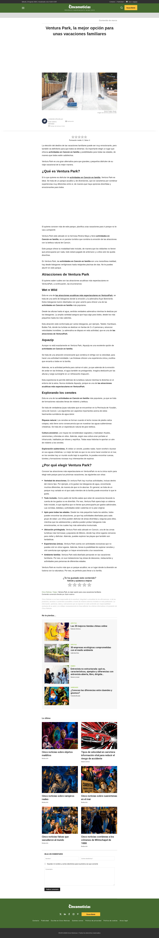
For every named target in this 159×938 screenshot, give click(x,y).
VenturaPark (107, 295)
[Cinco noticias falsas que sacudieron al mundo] (60, 820)
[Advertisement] (137, 73)
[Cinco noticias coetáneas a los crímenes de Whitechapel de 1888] (99, 820)
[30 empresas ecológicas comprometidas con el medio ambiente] (56, 653)
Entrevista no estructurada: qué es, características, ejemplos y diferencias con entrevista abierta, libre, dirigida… (92, 672)
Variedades (74, 687)
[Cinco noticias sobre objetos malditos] (60, 735)
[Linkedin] (64, 914)
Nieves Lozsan (75, 677)
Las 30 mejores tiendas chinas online (89, 626)
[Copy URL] (112, 122)
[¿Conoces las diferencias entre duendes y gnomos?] (56, 696)
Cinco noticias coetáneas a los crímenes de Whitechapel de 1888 (97, 840)
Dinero (73, 666)
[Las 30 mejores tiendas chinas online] (56, 632)
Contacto (112, 2)
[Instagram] (73, 914)
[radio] (70, 585)
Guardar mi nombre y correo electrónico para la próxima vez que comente (72, 864)
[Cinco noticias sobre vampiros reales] (60, 779)
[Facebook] (102, 122)
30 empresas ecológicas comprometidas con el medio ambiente (91, 648)
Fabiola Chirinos (76, 629)
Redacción (45, 758)
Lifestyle (74, 623)
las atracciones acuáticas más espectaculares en (78, 295)
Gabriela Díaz (75, 653)
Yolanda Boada (75, 696)
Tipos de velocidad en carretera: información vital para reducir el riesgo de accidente (98, 755)
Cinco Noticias (47, 592)
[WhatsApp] (107, 122)
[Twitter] (60, 914)
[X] (97, 122)
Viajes (55, 592)
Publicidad (120, 2)
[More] (117, 122)
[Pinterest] (77, 914)
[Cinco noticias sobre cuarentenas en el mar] (99, 779)
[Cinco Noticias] (79, 906)
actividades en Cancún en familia (85, 177)
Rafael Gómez (85, 762)
